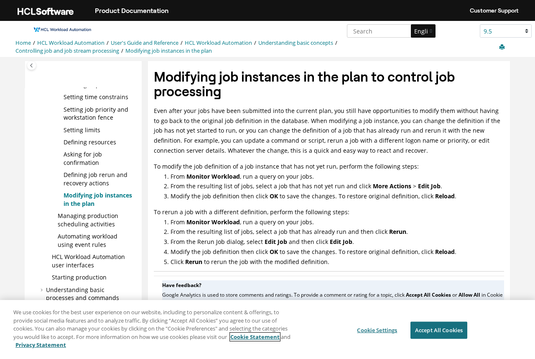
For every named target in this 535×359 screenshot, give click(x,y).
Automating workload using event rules (87, 240)
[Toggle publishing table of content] (31, 65)
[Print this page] (503, 47)
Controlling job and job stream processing (67, 50)
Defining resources (90, 142)
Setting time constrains (96, 97)
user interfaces (88, 261)
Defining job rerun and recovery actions (95, 179)
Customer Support (494, 10)
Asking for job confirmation (83, 158)
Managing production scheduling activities (88, 220)
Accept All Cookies (439, 329)
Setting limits (82, 130)
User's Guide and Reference (144, 42)
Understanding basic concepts (295, 42)
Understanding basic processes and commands (82, 294)
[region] (267, 329)
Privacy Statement (40, 345)
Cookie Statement (255, 337)
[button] (60, 97)
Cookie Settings (377, 329)
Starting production (79, 277)
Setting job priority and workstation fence (96, 113)
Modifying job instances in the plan (168, 50)
